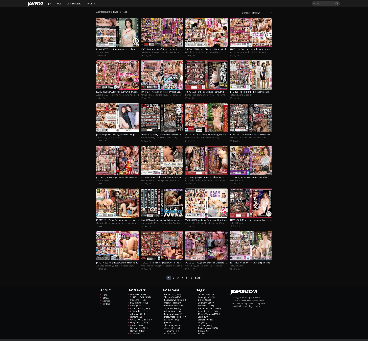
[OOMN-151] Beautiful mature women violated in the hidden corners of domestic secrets (137, 220)
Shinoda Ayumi (173, 325)
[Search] (336, 3)
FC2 (59, 3)
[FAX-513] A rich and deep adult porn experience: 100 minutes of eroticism (175, 220)
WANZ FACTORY (141, 319)
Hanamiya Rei (161, 180)
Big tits (205, 300)
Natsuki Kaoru (103, 52)
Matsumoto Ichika (175, 316)
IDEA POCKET (140, 308)
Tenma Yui (171, 331)
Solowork (206, 294)
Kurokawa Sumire (130, 223)
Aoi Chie (100, 265)
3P (202, 322)
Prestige (137, 305)
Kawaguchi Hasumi (163, 265)
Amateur (206, 305)
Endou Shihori (251, 52)
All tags (201, 333)
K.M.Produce (139, 311)
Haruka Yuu (247, 137)
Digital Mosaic (208, 328)
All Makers (135, 333)
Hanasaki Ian (206, 265)
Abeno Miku (190, 223)
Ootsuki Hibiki (173, 302)
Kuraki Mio (101, 137)
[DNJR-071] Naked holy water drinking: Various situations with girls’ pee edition (177, 91)
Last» (198, 277)
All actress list (170, 333)
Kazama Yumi (260, 137)
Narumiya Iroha (112, 265)
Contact (106, 304)
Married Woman (209, 308)
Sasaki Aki (171, 319)
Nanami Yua (218, 223)
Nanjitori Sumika (172, 223)
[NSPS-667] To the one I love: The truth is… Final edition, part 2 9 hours (218, 91)
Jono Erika (189, 180)
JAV (49, 3)
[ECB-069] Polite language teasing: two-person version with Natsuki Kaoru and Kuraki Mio (138, 134)
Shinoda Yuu (172, 297)
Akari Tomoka (147, 180)
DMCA (105, 297)
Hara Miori (171, 137)
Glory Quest (139, 322)
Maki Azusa (219, 180)
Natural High (139, 328)
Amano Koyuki (147, 137)
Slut (203, 316)
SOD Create (139, 302)
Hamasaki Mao (174, 305)
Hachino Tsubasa (163, 94)
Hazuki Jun (218, 265)
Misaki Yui (158, 223)
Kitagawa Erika (173, 314)
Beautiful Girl (208, 311)
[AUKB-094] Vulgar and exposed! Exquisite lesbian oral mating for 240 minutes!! (222, 262)
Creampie (206, 297)
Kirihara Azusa (172, 52)
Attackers (137, 314)
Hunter (136, 316)
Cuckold (205, 325)
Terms (105, 294)
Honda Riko (190, 94)
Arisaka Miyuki (103, 94)
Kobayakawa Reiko (209, 137)
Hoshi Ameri (174, 180)
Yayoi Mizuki (172, 308)
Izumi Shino (202, 94)
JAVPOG (35, 3)
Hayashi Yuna (114, 223)
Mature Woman (209, 314)
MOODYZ (138, 294)
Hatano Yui (146, 52)
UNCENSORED (74, 3)
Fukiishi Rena (191, 52)
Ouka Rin (248, 94)
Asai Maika (160, 137)
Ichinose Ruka (158, 52)
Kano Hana (215, 52)
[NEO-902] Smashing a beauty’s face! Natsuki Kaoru (120, 177)
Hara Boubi (101, 223)
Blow (203, 331)
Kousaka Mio (147, 223)
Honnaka (137, 331)
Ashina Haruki (147, 94)
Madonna (138, 300)
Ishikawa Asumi (192, 137)
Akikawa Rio (235, 137)
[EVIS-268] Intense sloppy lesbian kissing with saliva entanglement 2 (172, 177)
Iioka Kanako (173, 311)
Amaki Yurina (147, 265)
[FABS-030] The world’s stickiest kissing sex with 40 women (257, 134)
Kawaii (136, 325)
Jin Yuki (212, 94)
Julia (168, 322)
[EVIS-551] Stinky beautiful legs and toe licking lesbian (210, 220)
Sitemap (106, 301)
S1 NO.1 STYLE (140, 297)
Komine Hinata (204, 223)
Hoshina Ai (116, 94)
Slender (205, 319)
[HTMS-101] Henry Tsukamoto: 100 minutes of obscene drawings (171, 134)
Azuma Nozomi (237, 52)
